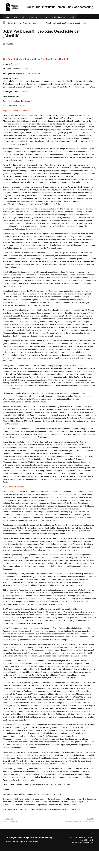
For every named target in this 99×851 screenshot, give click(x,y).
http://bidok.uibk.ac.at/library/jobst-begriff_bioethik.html (58, 809)
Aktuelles (72, 17)
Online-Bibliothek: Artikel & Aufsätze (23, 23)
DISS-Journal (18, 17)
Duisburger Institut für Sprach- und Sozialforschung (60, 6)
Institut (6, 17)
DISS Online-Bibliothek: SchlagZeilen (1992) (80, 821)
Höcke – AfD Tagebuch (11, 821)
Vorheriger (9, 819)
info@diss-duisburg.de (85, 842)
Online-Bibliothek (58, 17)
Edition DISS (33, 17)
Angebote (43, 17)
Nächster (90, 819)
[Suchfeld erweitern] (81, 16)
